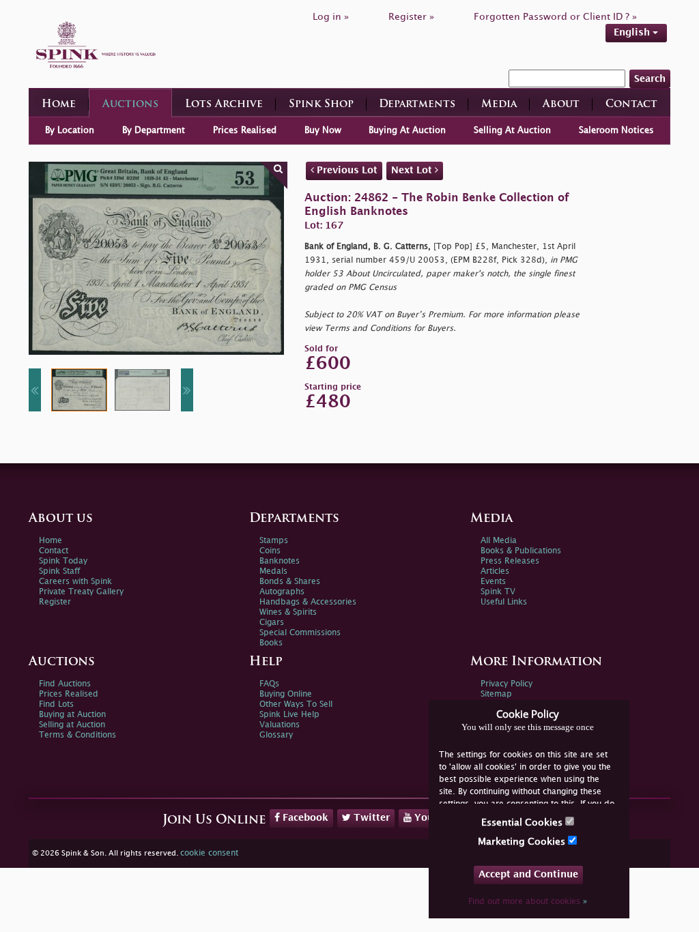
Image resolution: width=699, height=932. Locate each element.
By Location (69, 130)
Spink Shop (321, 105)
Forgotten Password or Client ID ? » (555, 16)
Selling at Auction (72, 725)
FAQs (269, 684)
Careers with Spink (75, 581)
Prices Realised (244, 130)
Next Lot (413, 170)
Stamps (273, 540)
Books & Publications (521, 551)
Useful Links (504, 602)
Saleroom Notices (616, 130)
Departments (417, 105)
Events (493, 581)
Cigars (271, 622)
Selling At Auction (512, 130)
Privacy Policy (506, 684)
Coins (270, 551)
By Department (153, 130)
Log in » (331, 16)
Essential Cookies (523, 822)
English (633, 32)
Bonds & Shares (289, 581)
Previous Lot (345, 170)
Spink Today (63, 561)
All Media (499, 540)
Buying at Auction (72, 714)
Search (650, 78)
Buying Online (285, 694)
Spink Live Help (289, 714)
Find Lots (56, 704)
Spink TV (498, 592)
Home (59, 105)
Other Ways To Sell (295, 704)
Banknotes (279, 561)
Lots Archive (224, 105)
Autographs (281, 592)
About (561, 105)
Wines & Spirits (288, 612)
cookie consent (209, 853)
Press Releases (510, 561)
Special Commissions (300, 633)
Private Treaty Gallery (81, 592)
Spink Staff (59, 571)
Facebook (304, 817)
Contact (631, 105)
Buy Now (322, 130)
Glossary (276, 735)
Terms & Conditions (77, 735)
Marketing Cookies (523, 841)
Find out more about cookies (527, 901)
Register (55, 602)
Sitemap (496, 694)
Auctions (130, 105)
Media (499, 105)
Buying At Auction (407, 130)
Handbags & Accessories (307, 602)
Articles (495, 571)
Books (271, 643)
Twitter (370, 817)
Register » (411, 16)
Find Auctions (65, 684)
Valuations (279, 725)
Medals (273, 571)
